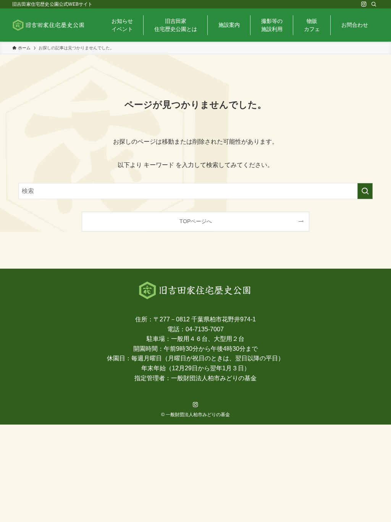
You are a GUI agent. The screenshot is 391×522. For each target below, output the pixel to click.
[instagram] (364, 4)
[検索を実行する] (365, 191)
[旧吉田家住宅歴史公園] (49, 25)
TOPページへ (195, 221)
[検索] (374, 4)
